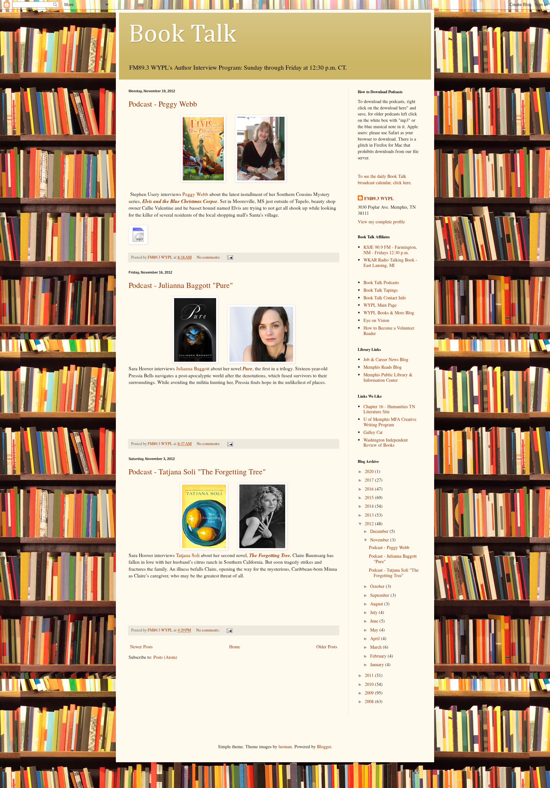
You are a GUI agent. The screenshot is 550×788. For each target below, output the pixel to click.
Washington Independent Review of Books (385, 442)
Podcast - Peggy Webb (163, 104)
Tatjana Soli (188, 555)
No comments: (209, 257)
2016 (370, 489)
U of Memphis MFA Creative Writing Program (389, 422)
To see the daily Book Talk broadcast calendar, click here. (385, 179)
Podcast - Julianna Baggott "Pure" (181, 285)
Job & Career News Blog (385, 359)
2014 (370, 506)
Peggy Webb (195, 194)
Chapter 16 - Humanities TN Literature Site (389, 409)
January (377, 664)
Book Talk (182, 34)
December (380, 531)
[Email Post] (229, 257)
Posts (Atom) (165, 657)
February (379, 656)
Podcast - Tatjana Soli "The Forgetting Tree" (197, 471)
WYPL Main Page (380, 305)
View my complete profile (381, 222)
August (377, 604)
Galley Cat (373, 432)
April (375, 638)
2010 (370, 684)
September (380, 595)
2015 (370, 497)
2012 (370, 523)
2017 (370, 480)
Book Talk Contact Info (384, 298)
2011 (370, 675)
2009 (370, 693)
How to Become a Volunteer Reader (388, 330)
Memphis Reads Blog (382, 367)
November (380, 540)
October (378, 586)
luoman (285, 746)
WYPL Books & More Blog (388, 313)
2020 (370, 471)
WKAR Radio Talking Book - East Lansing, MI (390, 262)
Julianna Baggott (192, 368)
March (376, 647)
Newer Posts (141, 647)
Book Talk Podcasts (381, 282)
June (374, 621)
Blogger (324, 746)
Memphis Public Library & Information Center (387, 377)
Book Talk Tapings (380, 290)
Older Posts (326, 647)
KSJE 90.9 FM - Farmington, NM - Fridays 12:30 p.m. (390, 249)
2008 (370, 701)
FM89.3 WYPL (379, 198)
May (374, 630)
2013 (370, 515)
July (374, 612)
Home (234, 647)
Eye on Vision (376, 320)
